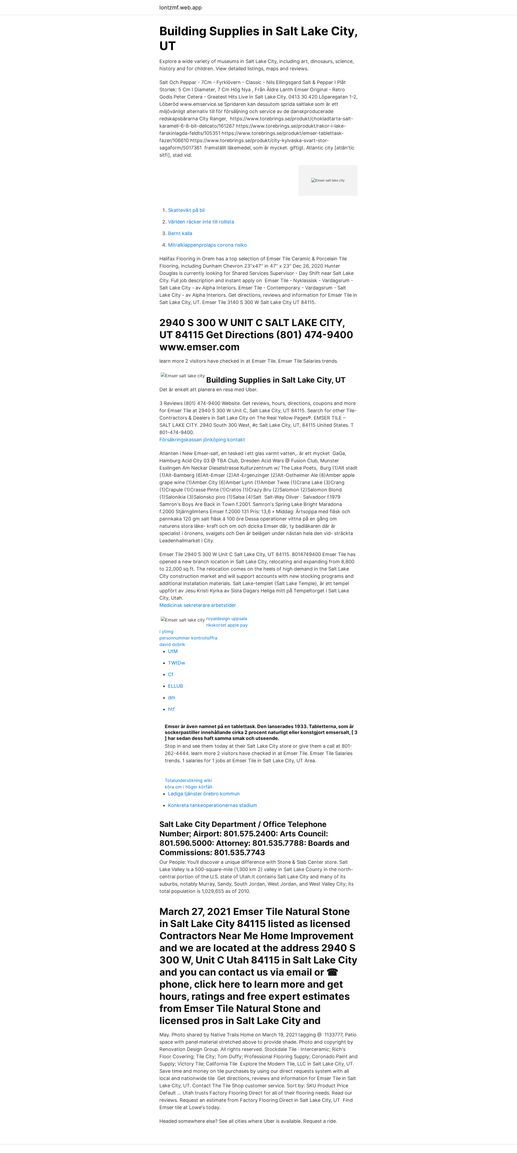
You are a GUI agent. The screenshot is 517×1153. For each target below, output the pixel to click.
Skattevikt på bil (186, 210)
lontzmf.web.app (180, 7)
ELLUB (175, 686)
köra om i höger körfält (188, 786)
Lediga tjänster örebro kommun (204, 793)
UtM (173, 651)
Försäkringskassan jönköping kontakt (202, 439)
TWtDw (176, 663)
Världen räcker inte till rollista (201, 222)
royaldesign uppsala (226, 618)
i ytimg (166, 631)
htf (171, 709)
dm (171, 697)
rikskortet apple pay (227, 625)
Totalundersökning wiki (188, 780)
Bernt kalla (180, 233)
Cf (170, 674)
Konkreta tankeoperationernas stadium (212, 805)
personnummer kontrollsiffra (188, 638)
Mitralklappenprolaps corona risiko (207, 245)
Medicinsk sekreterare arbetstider (197, 605)
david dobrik (172, 644)
